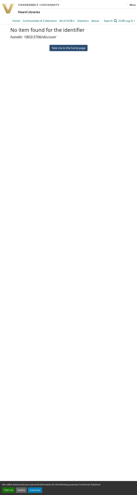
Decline (21, 490)
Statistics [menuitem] (83, 21)
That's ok (8, 490)
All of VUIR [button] (66, 21)
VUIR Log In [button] (126, 21)
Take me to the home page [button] (68, 48)
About (95, 21)
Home (16, 21)
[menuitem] (67, 20)
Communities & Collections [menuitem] (40, 21)
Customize (35, 490)
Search (108, 21)
